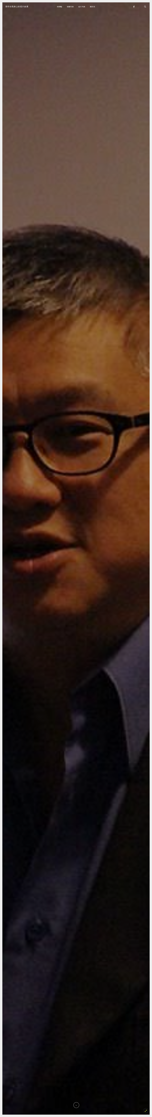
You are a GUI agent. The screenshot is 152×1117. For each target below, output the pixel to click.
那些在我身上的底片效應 (16, 7)
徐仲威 (77, 590)
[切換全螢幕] (146, 1111)
